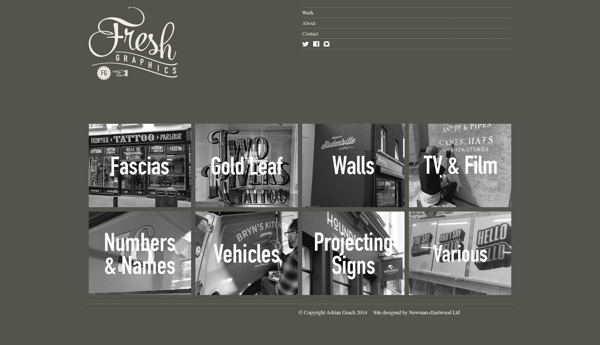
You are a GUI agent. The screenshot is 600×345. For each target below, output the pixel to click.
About (308, 22)
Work (308, 12)
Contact (310, 33)
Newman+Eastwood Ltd (434, 312)
